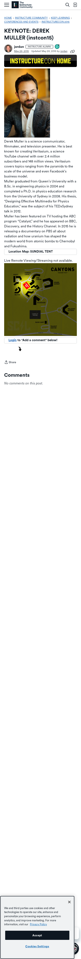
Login (13, 340)
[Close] (69, 902)
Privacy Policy (38, 924)
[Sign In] (75, 5)
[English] (22, 5)
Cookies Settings (37, 946)
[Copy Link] (72, 51)
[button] (8, 48)
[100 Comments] (57, 47)
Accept (37, 935)
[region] (37, 927)
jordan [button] (19, 47)
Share (10, 363)
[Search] (67, 5)
